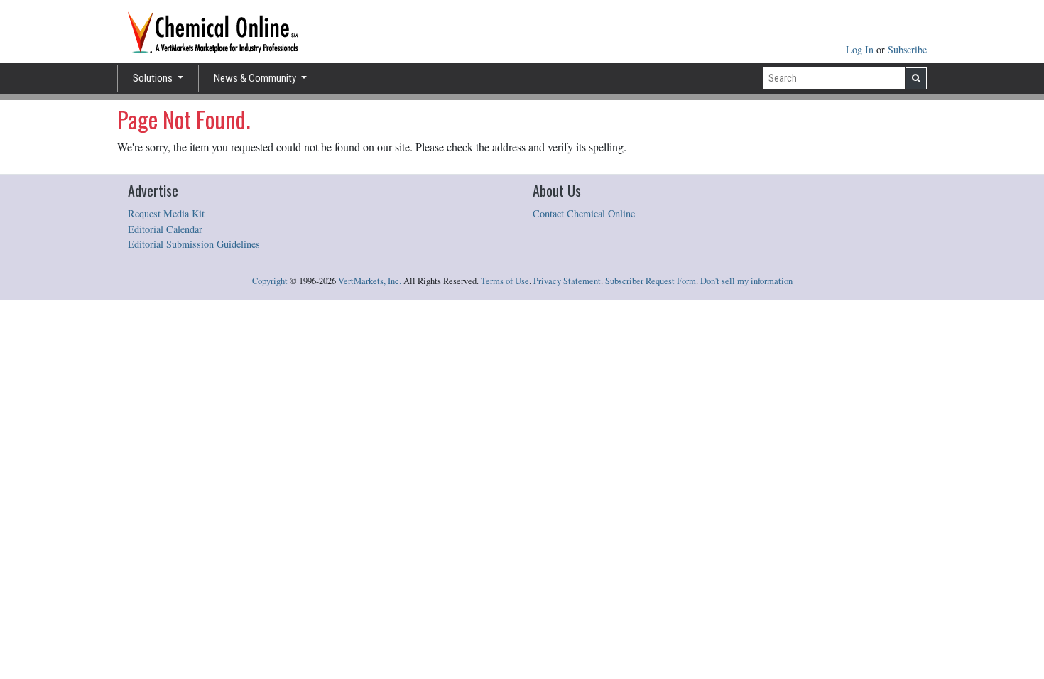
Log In (861, 49)
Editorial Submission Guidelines (194, 244)
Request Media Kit (166, 213)
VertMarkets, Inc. (369, 281)
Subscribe (907, 49)
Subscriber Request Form (650, 281)
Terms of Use (505, 281)
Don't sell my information (746, 281)
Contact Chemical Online (584, 213)
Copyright (270, 281)
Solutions (154, 78)
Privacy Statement (567, 281)
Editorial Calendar (165, 229)
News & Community (256, 78)
